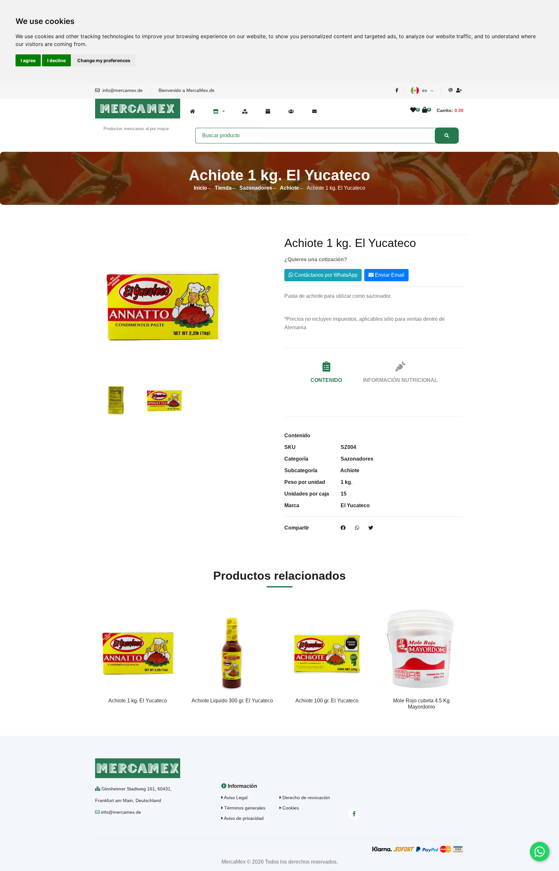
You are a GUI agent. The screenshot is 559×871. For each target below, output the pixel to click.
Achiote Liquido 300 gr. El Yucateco (232, 700)
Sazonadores (255, 188)
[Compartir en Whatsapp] (357, 528)
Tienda (223, 188)
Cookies (290, 807)
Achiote (289, 188)
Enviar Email (389, 275)
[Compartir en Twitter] (370, 528)
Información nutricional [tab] (400, 380)
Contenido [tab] (326, 380)
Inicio (200, 188)
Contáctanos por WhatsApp (325, 275)
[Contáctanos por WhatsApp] (539, 851)
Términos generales (244, 807)
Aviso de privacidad (243, 818)
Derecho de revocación (305, 797)
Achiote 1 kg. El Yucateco (137, 700)
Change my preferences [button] (103, 60)
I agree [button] (28, 60)
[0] (413, 110)
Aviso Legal (235, 797)
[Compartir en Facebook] (343, 528)
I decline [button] (56, 60)
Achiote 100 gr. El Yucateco (326, 700)
